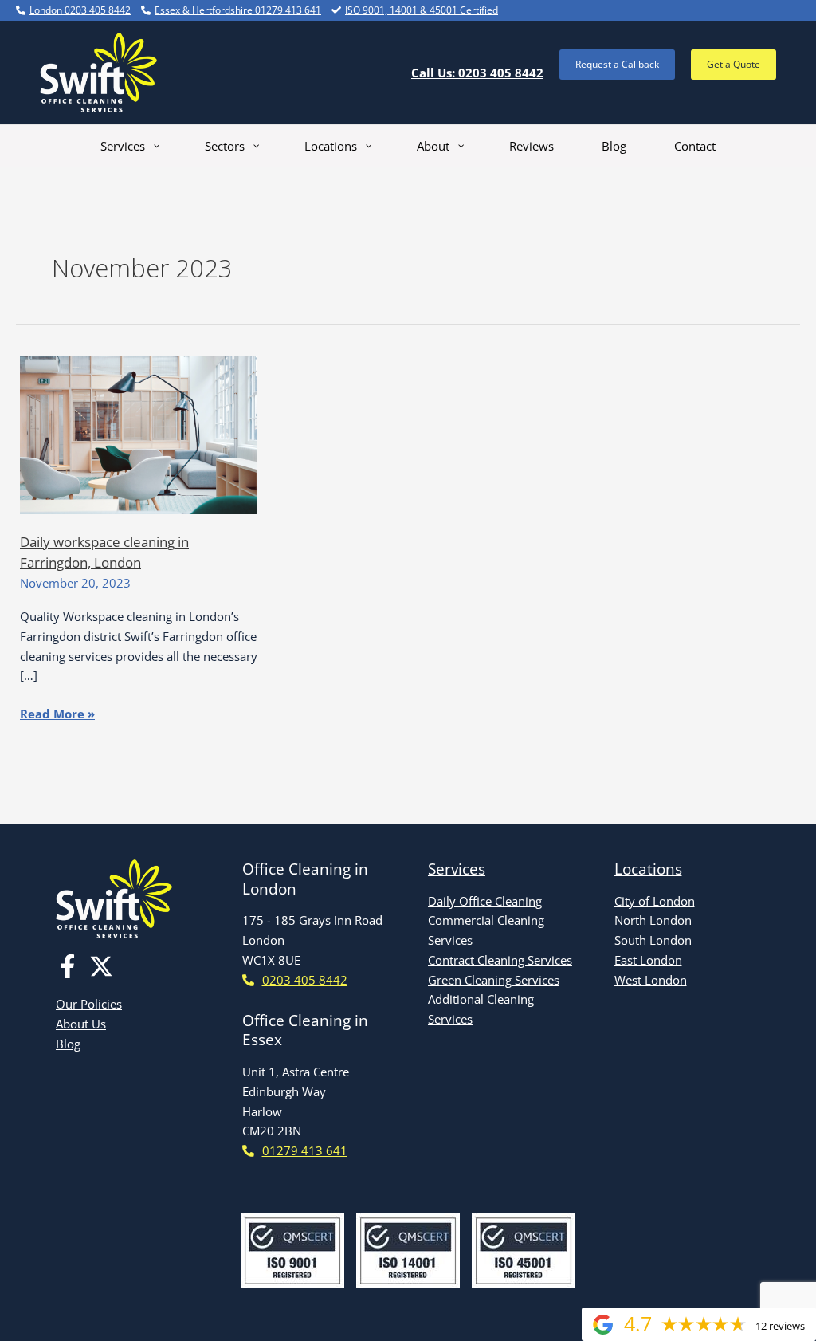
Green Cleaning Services (493, 980)
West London (650, 980)
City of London (654, 901)
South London (653, 940)
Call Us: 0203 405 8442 (477, 73)
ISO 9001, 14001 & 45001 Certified (421, 10)
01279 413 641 (304, 1150)
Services (456, 869)
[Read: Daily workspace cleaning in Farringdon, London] (138, 433)
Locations (648, 869)
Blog (68, 1044)
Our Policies (89, 1004)
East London (648, 960)
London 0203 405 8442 (80, 10)
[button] (617, 64)
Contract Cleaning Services (500, 960)
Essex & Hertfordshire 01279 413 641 (238, 10)
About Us (81, 1024)
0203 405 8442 (304, 980)
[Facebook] (68, 966)
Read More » (57, 714)
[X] (101, 966)
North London (653, 920)
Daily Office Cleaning (485, 901)
